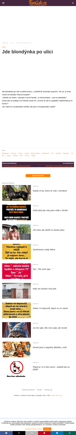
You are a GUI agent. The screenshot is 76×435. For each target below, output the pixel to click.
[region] (38, 23)
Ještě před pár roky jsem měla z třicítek (50, 210)
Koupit (27, 153)
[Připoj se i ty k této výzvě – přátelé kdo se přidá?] (16, 369)
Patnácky (66, 153)
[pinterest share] (44, 433)
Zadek (33, 155)
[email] (31, 433)
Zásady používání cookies (34, 429)
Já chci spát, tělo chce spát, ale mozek (50, 328)
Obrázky (36, 186)
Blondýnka (5, 153)
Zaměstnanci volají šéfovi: (44, 249)
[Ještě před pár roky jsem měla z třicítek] (16, 212)
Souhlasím (47, 429)
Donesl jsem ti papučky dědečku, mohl (50, 347)
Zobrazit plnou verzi (56, 395)
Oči (52, 153)
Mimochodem (35, 153)
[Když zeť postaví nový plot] (16, 291)
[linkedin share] (57, 433)
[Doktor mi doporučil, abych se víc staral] (16, 310)
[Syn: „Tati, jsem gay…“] (16, 271)
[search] (73, 3)
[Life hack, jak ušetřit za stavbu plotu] (16, 232)
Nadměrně (45, 153)
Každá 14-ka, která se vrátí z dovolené (50, 191)
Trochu (27, 155)
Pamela (58, 153)
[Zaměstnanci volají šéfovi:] (16, 251)
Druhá (20, 153)
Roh (21, 155)
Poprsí (9, 155)
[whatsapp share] (69, 433)
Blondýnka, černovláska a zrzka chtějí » (60, 166)
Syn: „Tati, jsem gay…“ (43, 269)
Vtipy (12, 42)
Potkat (15, 155)
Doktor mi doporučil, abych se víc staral (50, 308)
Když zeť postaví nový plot (44, 289)
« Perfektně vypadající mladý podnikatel (16, 166)
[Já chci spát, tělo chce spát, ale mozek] (16, 330)
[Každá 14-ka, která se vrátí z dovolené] (16, 193)
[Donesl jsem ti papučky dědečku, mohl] (16, 349)
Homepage (5, 42)
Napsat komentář (38, 175)
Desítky (13, 153)
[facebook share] (6, 433)
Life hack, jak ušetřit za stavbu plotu (48, 230)
